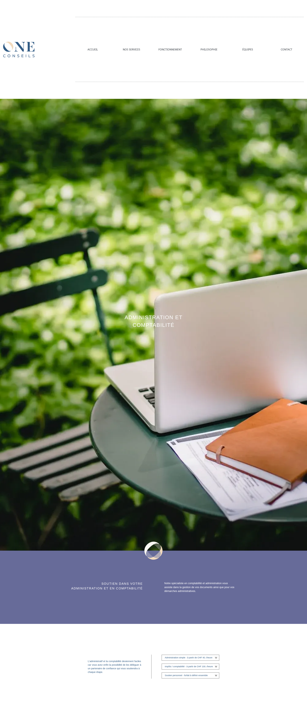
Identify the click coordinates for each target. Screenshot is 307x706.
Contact (286, 49)
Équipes (247, 49)
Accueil (93, 49)
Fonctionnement (170, 49)
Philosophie (209, 49)
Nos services (131, 49)
